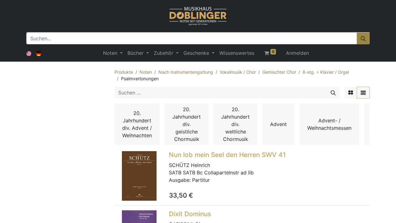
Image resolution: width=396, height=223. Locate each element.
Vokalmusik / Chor (238, 72)
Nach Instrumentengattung (185, 72)
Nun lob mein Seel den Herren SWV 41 (227, 155)
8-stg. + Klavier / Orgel (326, 72)
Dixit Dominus (190, 214)
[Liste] (363, 92)
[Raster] (350, 92)
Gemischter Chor (279, 72)
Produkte (123, 72)
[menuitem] (237, 53)
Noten (146, 72)
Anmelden (297, 53)
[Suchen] (363, 38)
